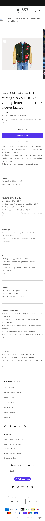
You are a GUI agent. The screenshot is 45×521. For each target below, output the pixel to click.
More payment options (22, 141)
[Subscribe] (35, 471)
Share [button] (6, 367)
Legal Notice (8, 407)
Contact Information (11, 412)
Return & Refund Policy (12, 392)
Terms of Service (10, 402)
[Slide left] (17, 85)
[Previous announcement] (4, 3)
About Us (7, 417)
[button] (4, 10)
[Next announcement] (41, 3)
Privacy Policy (9, 397)
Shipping (11, 115)
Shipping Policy (9, 387)
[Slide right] (27, 85)
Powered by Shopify (28, 517)
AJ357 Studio (19, 517)
